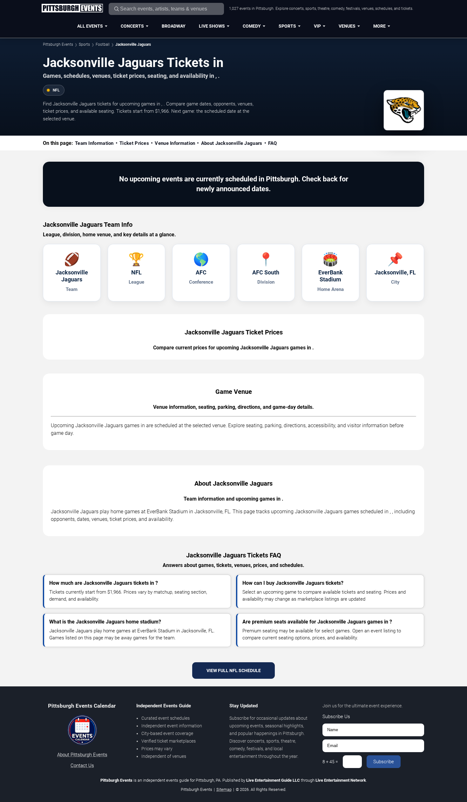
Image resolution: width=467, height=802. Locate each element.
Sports (287, 26)
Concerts (132, 26)
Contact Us (82, 765)
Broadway (174, 26)
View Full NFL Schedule (233, 670)
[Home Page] (72, 8)
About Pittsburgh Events (82, 755)
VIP (317, 26)
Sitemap (224, 789)
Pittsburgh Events (58, 44)
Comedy (252, 26)
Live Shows (212, 26)
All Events (90, 26)
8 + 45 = (330, 761)
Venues (347, 26)
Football (103, 44)
